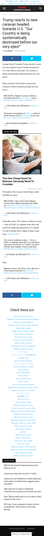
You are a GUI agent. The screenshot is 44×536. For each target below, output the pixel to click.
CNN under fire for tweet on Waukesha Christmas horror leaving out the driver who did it (22, 490)
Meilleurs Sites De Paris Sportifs (23, 447)
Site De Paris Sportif (23, 435)
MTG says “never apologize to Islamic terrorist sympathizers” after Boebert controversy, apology (21, 506)
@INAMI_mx (25, 98)
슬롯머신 (23, 432)
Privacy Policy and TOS (17, 529)
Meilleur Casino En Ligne (17, 4)
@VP (17, 205)
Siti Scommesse (36, 4)
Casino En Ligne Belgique (23, 322)
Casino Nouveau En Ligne (23, 367)
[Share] (12, 58)
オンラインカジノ (23, 393)
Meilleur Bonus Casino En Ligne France (23, 387)
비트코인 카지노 (23, 399)
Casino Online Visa (23, 379)
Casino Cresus (23, 370)
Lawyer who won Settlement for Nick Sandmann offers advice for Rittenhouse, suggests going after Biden (22, 481)
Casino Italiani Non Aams (23, 316)
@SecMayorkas (26, 205)
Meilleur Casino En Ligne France (23, 411)
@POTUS (11, 205)
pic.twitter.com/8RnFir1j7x (25, 100)
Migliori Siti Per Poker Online (23, 331)
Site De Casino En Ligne (23, 417)
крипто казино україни (23, 361)
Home (4, 14)
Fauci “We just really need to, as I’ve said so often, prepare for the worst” (23, 498)
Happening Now (14, 14)
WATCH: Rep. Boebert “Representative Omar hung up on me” (21, 466)
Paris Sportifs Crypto (23, 402)
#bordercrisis (9, 273)
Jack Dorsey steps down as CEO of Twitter (20, 474)
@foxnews (29, 271)
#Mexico (29, 113)
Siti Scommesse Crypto (23, 337)
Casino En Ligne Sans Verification (23, 450)
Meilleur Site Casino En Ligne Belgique (23, 325)
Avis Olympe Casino (23, 429)
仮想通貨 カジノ (23, 396)
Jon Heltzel (9, 51)
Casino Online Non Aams (23, 334)
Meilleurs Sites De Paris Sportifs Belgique (23, 319)
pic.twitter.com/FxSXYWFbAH (27, 208)
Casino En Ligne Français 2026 (23, 408)
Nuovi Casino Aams (23, 438)
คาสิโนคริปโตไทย (23, 373)
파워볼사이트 (23, 358)
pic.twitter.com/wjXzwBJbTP (19, 118)
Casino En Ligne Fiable (23, 441)
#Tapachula (25, 115)
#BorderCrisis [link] (12, 234)
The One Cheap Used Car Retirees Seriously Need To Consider (18, 181)
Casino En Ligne (23, 444)
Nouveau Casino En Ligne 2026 (23, 420)
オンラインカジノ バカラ (23, 364)
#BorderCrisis (9, 100)
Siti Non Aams (23, 376)
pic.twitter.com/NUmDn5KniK (26, 273)
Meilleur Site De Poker (23, 343)
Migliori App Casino (23, 328)
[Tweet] (31, 58)
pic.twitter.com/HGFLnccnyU (26, 249)
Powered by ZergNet (35, 189)
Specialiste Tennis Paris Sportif (23, 346)
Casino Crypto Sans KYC (23, 340)
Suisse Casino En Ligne (23, 426)
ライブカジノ (23, 352)
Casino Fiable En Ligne (23, 453)
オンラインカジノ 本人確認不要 (23, 355)
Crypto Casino (23, 381)
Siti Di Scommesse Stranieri (23, 384)
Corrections (31, 529)
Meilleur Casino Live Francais (23, 390)
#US (5, 118)
